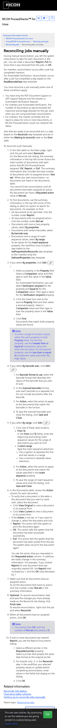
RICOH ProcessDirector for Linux (19, 39)
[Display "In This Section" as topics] (52, 18)
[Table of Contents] (38, 18)
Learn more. (11, 724)
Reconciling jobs (12, 45)
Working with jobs (40, 42)
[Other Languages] (45, 18)
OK (48, 714)
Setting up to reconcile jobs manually (24, 697)
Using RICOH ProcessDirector (18, 42)
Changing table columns (17, 694)
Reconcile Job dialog (15, 691)
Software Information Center (15, 36)
